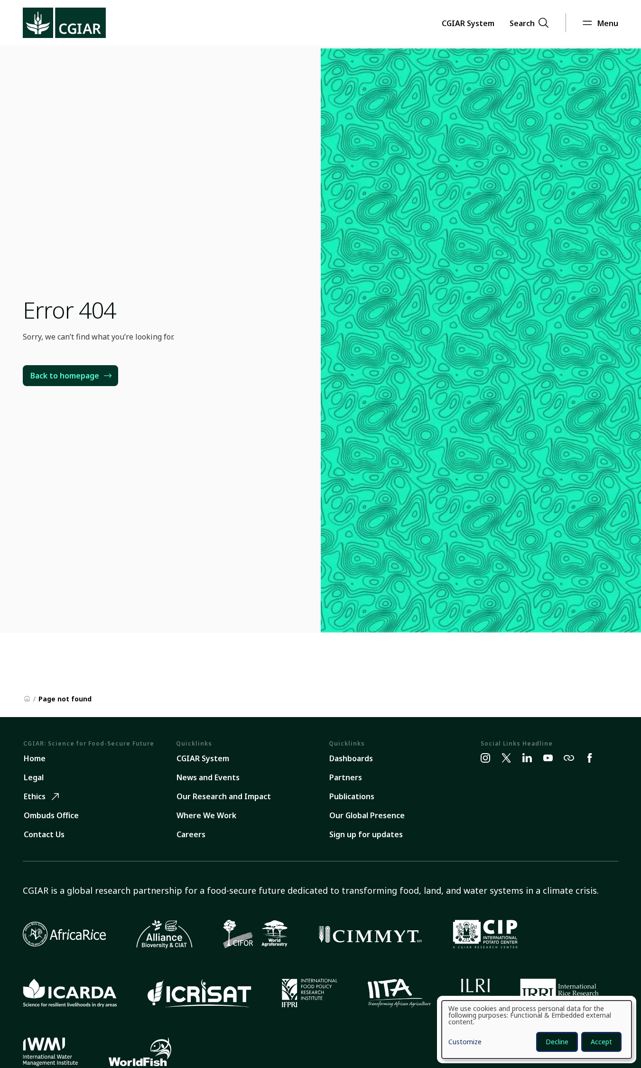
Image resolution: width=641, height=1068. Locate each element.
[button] (468, 22)
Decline (557, 1041)
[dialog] (537, 1030)
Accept (601, 1041)
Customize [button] (465, 1042)
